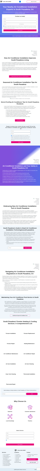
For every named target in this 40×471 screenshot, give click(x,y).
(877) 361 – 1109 (31, 455)
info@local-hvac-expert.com (32, 454)
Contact (29, 456)
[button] (20, 1)
